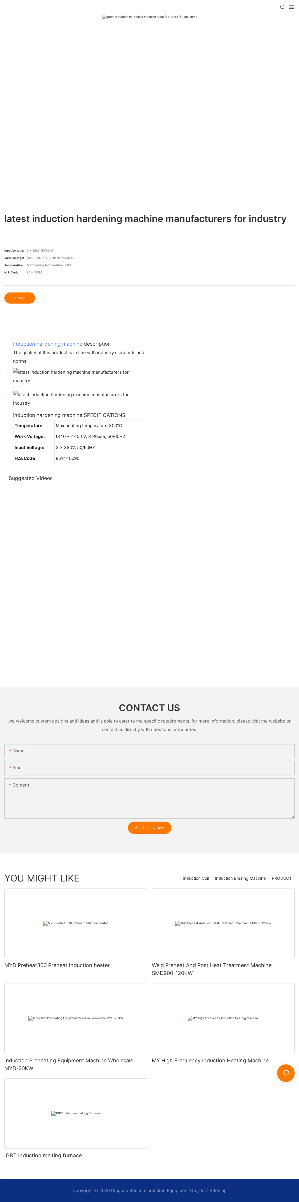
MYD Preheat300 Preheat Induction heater (57, 965)
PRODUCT (282, 878)
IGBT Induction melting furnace (43, 1155)
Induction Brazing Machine (240, 878)
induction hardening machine (47, 344)
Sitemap (218, 1190)
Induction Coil (196, 878)
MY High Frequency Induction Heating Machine (210, 1060)
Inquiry (20, 298)
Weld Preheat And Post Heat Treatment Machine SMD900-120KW (212, 969)
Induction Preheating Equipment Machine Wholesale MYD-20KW (68, 1064)
